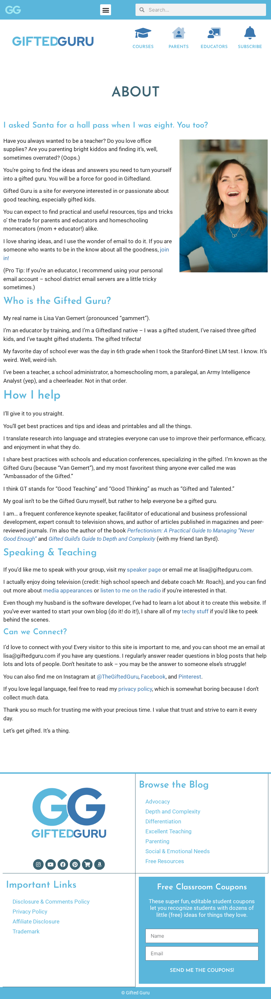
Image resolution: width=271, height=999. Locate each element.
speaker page (144, 569)
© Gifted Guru (135, 992)
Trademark (26, 931)
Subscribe (250, 47)
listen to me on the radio (130, 590)
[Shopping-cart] (87, 864)
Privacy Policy (30, 911)
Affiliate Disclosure (36, 921)
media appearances (68, 590)
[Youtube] (50, 864)
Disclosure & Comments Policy (51, 901)
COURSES (143, 47)
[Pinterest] (75, 864)
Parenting (157, 841)
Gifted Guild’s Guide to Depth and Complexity (102, 538)
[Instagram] (38, 864)
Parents (179, 47)
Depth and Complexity (172, 811)
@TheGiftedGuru (117, 676)
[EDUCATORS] (214, 32)
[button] (105, 9)
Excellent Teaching (168, 831)
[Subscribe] (249, 32)
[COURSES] (143, 32)
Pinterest (189, 676)
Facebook (153, 676)
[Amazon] (99, 864)
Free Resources (164, 861)
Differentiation (163, 821)
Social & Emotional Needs (177, 851)
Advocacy (157, 801)
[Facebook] (63, 864)
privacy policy (135, 689)
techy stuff (195, 611)
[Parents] (178, 32)
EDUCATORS (214, 47)
